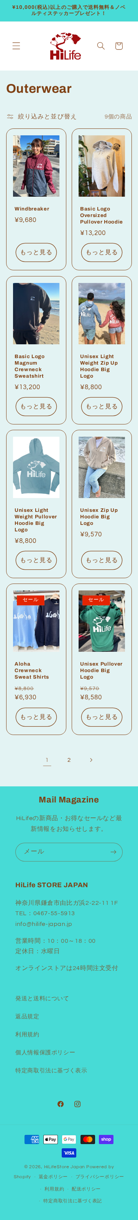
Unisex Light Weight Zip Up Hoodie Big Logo (99, 366)
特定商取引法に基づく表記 (72, 1201)
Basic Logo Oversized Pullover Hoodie (101, 215)
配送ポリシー (86, 1189)
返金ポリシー (53, 1177)
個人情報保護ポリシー (45, 1053)
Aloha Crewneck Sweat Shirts (32, 670)
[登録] (113, 852)
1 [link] (47, 760)
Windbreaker (32, 209)
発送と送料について (42, 998)
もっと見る (36, 253)
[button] (16, 46)
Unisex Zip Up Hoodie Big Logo (99, 516)
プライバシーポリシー (100, 1177)
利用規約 (27, 1034)
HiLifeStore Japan (64, 1167)
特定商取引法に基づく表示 (51, 1071)
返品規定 (27, 1016)
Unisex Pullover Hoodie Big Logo (101, 670)
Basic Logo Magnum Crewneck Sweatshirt (30, 366)
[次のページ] (91, 760)
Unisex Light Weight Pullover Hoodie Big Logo (36, 520)
